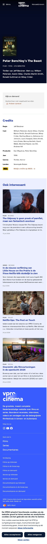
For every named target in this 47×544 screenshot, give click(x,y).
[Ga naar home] (23, 4)
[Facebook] (11, 428)
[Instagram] (4, 428)
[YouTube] (7, 428)
